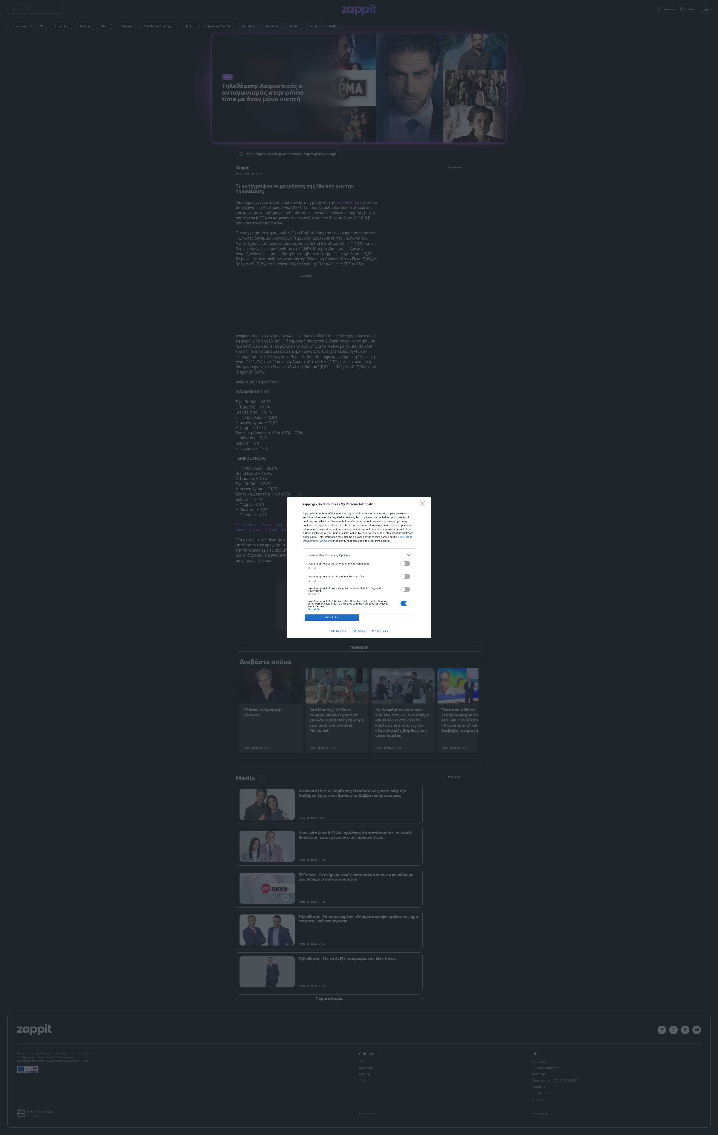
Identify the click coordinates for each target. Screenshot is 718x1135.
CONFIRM (332, 617)
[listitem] (359, 555)
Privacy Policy (380, 630)
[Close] (423, 504)
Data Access (359, 630)
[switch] (405, 563)
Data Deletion (338, 630)
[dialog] (359, 567)
